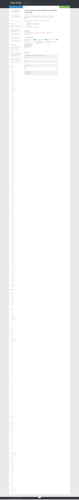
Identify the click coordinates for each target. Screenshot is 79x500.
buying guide (12, 304)
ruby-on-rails (12, 431)
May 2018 (12, 170)
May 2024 (12, 81)
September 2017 (13, 183)
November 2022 (13, 96)
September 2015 (13, 225)
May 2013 (12, 274)
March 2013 (12, 278)
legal (11, 378)
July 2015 (12, 229)
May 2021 (12, 119)
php (11, 410)
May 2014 (12, 255)
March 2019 (12, 162)
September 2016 (13, 204)
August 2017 (12, 185)
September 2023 (13, 90)
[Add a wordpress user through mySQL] (52, 40)
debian (12, 329)
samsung (12, 435)
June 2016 (12, 210)
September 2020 (13, 132)
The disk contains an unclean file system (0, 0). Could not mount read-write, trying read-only (16, 34)
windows (12, 475)
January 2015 (13, 240)
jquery (12, 376)
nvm (11, 401)
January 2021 (13, 126)
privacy (12, 414)
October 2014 (13, 246)
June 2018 (12, 168)
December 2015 (13, 219)
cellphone (12, 310)
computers (12, 321)
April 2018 (12, 172)
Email (26, 61)
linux (11, 380)
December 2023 (13, 88)
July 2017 (12, 187)
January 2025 (13, 75)
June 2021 (12, 117)
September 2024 (13, 77)
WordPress (15, 499)
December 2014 (13, 242)
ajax (11, 291)
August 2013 (12, 272)
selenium (12, 439)
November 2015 (13, 221)
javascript (12, 372)
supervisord (12, 452)
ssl (11, 450)
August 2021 (12, 113)
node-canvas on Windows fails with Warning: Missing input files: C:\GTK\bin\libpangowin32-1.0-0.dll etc (15, 30)
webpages (12, 469)
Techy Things (15, 3)
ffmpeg (12, 344)
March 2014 (12, 259)
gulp (11, 355)
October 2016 (13, 202)
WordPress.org (13, 491)
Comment (26, 65)
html (11, 359)
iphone (12, 365)
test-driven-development (14, 454)
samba (12, 433)
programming (13, 416)
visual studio (12, 467)
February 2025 (13, 73)
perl (11, 408)
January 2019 (13, 166)
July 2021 (12, 115)
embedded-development (14, 340)
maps (12, 384)
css (11, 327)
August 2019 (12, 155)
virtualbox (12, 463)
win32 (12, 473)
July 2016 (12, 208)
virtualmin (12, 465)
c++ (11, 306)
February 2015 (13, 238)
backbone (12, 300)
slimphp (12, 446)
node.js (12, 397)
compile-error (13, 317)
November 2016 (13, 200)
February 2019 (13, 164)
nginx (11, 395)
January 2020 (13, 147)
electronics (12, 338)
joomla (12, 374)
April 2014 (12, 257)
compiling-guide (13, 319)
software (12, 448)
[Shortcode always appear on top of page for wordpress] (41, 40)
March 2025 (12, 71)
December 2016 (13, 198)
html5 (12, 361)
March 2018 (12, 174)
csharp (12, 325)
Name (26, 57)
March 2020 (12, 143)
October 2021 (13, 111)
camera (12, 308)
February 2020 (13, 145)
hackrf (12, 357)
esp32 (12, 342)
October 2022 (13, 98)
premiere (12, 412)
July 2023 (12, 94)
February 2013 (13, 280)
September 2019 (13, 153)
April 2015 (12, 234)
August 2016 (12, 206)
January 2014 (13, 263)
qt (11, 420)
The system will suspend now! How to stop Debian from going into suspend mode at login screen (15, 47)
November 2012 (13, 284)
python (12, 418)
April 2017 (12, 191)
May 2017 (12, 189)
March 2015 (12, 236)
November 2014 (13, 244)
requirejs (12, 427)
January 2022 (13, 107)
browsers (12, 302)
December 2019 (13, 149)
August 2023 (12, 92)
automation (12, 298)
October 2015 (13, 223)
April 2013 (12, 276)
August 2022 (12, 100)
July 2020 (12, 136)
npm (11, 399)
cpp (11, 323)
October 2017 (13, 181)
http (11, 363)
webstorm (12, 471)
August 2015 (12, 227)
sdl (11, 437)
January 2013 (13, 282)
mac (11, 382)
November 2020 (13, 130)
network (12, 393)
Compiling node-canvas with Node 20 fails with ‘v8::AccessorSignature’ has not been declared (15, 26)
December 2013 (13, 265)
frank (26, 14)
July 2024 (12, 79)
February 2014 (13, 261)
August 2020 (12, 134)
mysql (12, 391)
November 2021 (13, 109)
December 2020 (13, 128)
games (12, 346)
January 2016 (13, 217)
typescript (12, 456)
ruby (11, 429)
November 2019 (13, 151)
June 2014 (12, 253)
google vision (13, 353)
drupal (12, 336)
